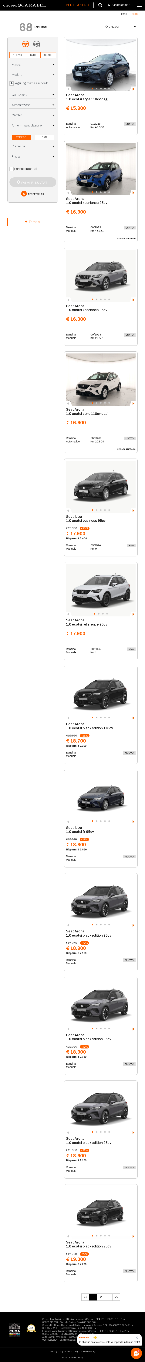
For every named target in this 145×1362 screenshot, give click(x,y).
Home (123, 13)
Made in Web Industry (72, 1357)
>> (116, 1297)
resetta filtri (36, 194)
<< (85, 1297)
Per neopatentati (25, 168)
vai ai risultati (33, 182)
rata (44, 137)
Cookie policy (71, 1351)
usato (48, 55)
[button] (92, 88)
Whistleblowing (87, 1351)
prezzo (21, 137)
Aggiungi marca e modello (32, 83)
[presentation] (69, 89)
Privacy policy (56, 1351)
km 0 (32, 55)
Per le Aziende (78, 5)
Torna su (34, 222)
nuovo (17, 55)
